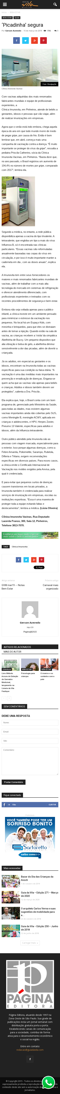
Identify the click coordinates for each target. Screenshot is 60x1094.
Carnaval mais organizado (50, 587)
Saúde (16, 17)
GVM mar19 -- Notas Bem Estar (13, 587)
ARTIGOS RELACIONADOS (17, 647)
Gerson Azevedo (13, 30)
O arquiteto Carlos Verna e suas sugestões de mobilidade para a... (38, 912)
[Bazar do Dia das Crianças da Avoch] (11, 881)
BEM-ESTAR (7, 17)
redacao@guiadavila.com (30, 1049)
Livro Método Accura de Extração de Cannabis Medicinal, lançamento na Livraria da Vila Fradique (10, 682)
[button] (55, 4)
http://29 (30, 627)
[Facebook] (30, 1059)
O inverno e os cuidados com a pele (47, 676)
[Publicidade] (30, 535)
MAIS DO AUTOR (12, 651)
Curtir (52, 804)
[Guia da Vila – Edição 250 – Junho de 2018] (11, 931)
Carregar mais (29, 942)
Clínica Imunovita (20, 546)
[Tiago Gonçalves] (11, 913)
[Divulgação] (30, 665)
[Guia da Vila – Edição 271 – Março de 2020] (11, 897)
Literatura (7, 669)
